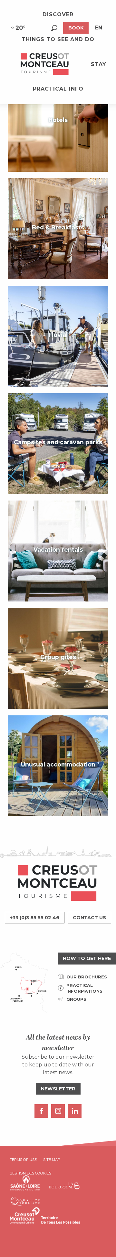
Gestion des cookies (30, 1173)
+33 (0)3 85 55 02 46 (34, 918)
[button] (54, 28)
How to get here (87, 958)
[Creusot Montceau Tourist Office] (45, 64)
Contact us (89, 918)
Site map (51, 1159)
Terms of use (23, 1159)
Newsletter (58, 1089)
